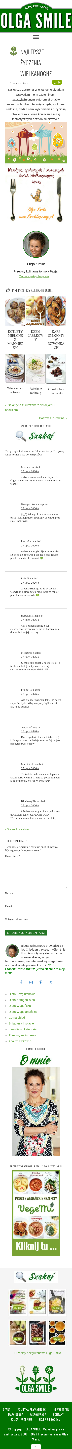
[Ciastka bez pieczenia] (56, 383)
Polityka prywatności (32, 1409)
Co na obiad (17, 1017)
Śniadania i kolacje (21, 1023)
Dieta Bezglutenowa (22, 994)
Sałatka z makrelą (35, 390)
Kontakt (58, 1414)
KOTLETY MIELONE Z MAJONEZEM (15, 339)
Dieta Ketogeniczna (22, 1000)
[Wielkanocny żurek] (15, 382)
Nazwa (9, 893)
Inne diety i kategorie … (24, 1029)
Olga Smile (23, 83)
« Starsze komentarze (17, 829)
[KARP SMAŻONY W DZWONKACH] (56, 325)
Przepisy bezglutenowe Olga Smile (37, 1353)
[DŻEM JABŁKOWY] (35, 325)
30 (59, 82)
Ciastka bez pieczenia (56, 391)
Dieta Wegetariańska (23, 1011)
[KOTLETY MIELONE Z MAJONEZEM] (15, 325)
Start (7, 1409)
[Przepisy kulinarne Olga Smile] (36, 20)
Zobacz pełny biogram (34, 276)
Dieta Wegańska (20, 1005)
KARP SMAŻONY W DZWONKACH (56, 339)
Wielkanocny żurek (15, 390)
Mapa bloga (15, 1414)
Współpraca (38, 1414)
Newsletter (61, 1409)
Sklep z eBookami (50, 1419)
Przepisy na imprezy (22, 1035)
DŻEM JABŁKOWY (35, 335)
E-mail (9, 906)
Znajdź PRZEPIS (20, 1041)
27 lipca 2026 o (30, 471)
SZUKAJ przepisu (21, 1419)
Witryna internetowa (16, 919)
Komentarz (12, 856)
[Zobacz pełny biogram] (51, 276)
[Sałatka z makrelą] (35, 382)
